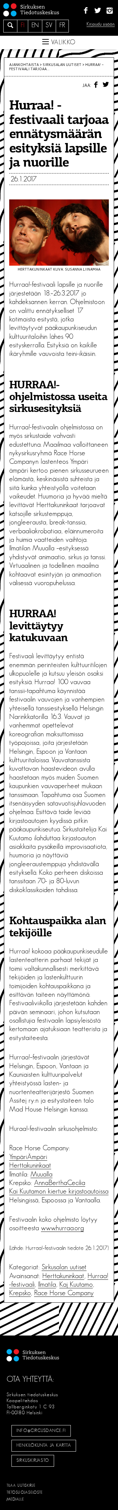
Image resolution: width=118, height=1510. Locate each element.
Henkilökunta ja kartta (43, 1445)
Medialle (15, 1499)
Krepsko (20, 1292)
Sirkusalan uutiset (62, 64)
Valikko (62, 42)
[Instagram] (110, 10)
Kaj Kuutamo (76, 1284)
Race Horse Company (64, 1292)
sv (49, 25)
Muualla (41, 1174)
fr (62, 25)
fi (23, 25)
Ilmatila (47, 1284)
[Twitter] (97, 10)
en (35, 25)
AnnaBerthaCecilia (59, 1182)
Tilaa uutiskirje (21, 1485)
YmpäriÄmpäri (28, 1156)
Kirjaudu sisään (101, 24)
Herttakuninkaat (30, 1165)
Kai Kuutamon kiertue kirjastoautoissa (58, 1191)
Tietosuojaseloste (25, 1492)
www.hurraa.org (62, 1228)
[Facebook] (86, 10)
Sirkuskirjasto (32, 1460)
